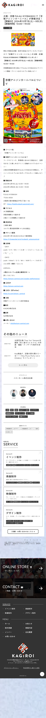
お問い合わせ (10, 676)
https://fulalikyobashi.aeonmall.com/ (20, 204)
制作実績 (8, 667)
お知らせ (28, 663)
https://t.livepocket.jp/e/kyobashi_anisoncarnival (21, 239)
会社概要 (28, 671)
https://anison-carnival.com (13, 286)
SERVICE (6, 643)
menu (43, 5)
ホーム (26, 540)
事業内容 (28, 667)
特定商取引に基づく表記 (31, 707)
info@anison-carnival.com (19, 323)
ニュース (35, 540)
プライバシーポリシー (11, 707)
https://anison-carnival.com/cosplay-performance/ (21, 278)
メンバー (8, 671)
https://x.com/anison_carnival (14, 293)
